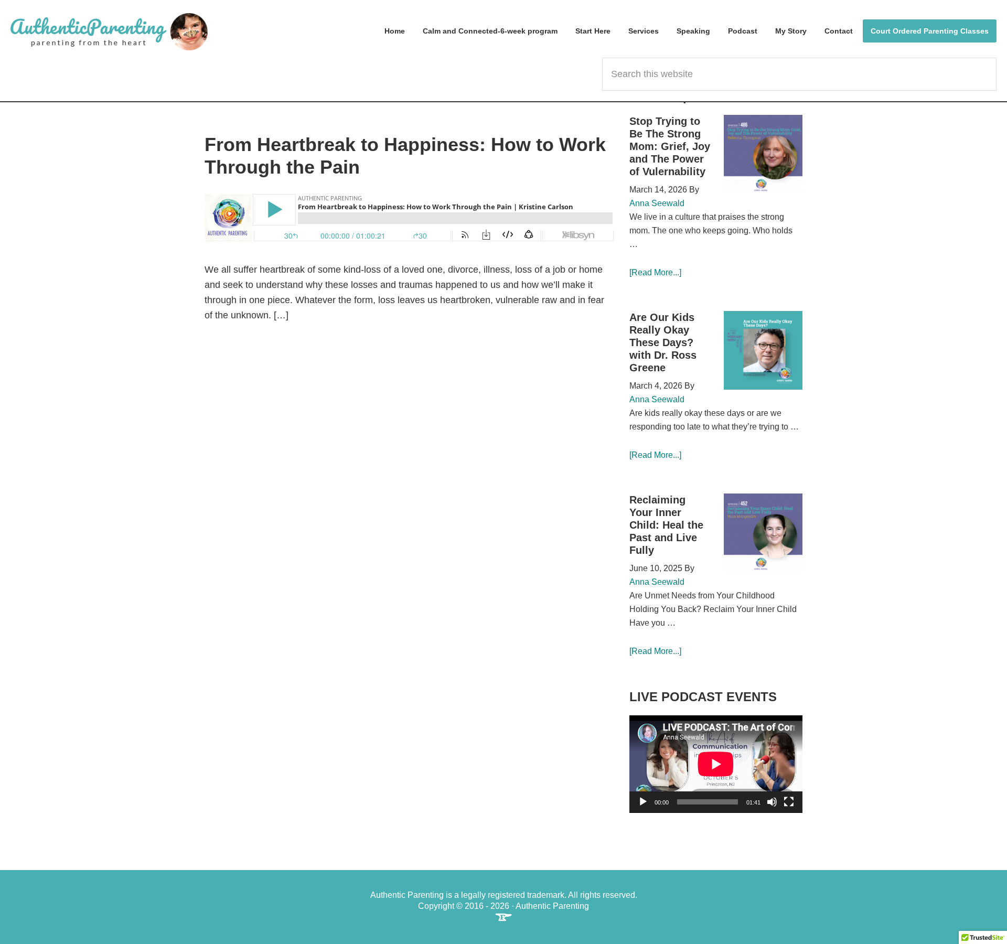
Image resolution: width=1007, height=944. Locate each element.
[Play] (643, 802)
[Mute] (772, 802)
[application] (715, 764)
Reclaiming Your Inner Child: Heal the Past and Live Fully (666, 525)
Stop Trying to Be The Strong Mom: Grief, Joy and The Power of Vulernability (669, 146)
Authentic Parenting (109, 31)
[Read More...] (655, 272)
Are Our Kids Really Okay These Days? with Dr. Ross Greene (663, 342)
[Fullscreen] (789, 802)
